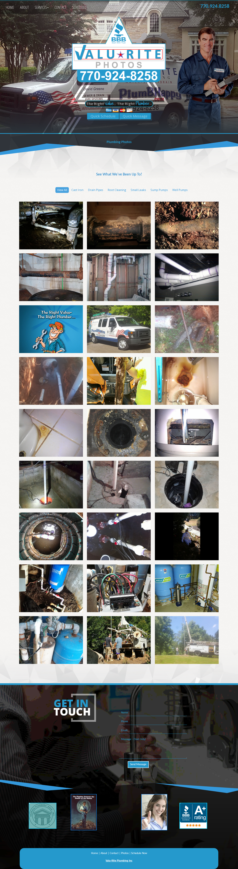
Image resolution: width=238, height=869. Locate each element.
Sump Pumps (159, 190)
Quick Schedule (103, 116)
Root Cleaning (117, 190)
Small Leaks (138, 190)
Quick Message (135, 116)
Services (41, 7)
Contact (60, 7)
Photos (125, 853)
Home (10, 7)
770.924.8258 (214, 6)
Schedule (79, 7)
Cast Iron (77, 190)
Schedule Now (139, 853)
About (24, 7)
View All (62, 190)
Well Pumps (180, 190)
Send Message (138, 764)
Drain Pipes (95, 190)
